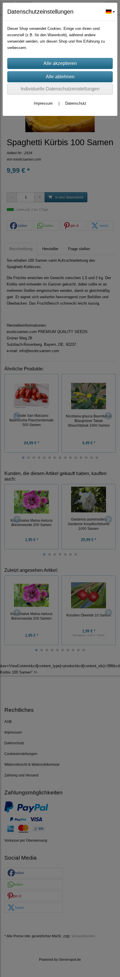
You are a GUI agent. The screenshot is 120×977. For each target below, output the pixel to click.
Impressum (43, 103)
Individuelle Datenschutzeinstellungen (60, 88)
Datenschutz (76, 103)
